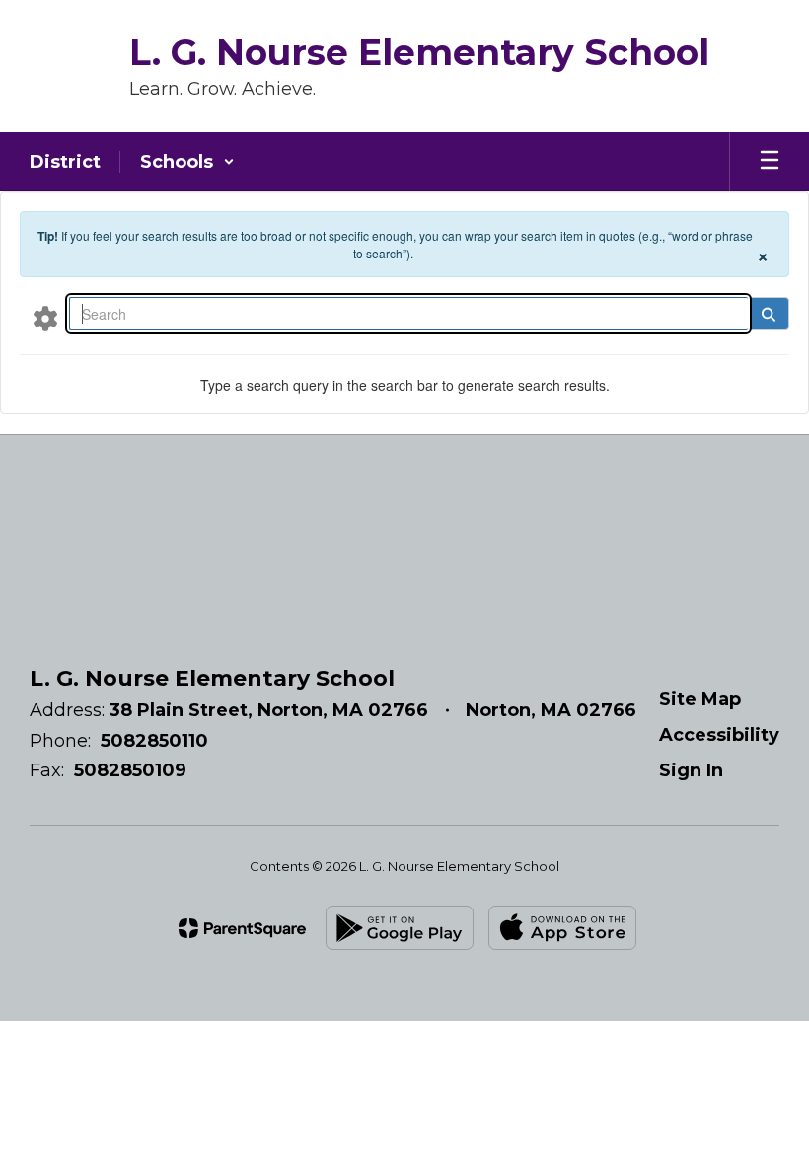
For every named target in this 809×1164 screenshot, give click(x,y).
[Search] (768, 313)
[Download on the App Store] (562, 928)
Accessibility (719, 735)
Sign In (691, 770)
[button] (187, 161)
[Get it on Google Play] (400, 928)
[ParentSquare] (242, 928)
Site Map (700, 699)
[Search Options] (45, 317)
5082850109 (130, 770)
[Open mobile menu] (769, 161)
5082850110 (154, 741)
